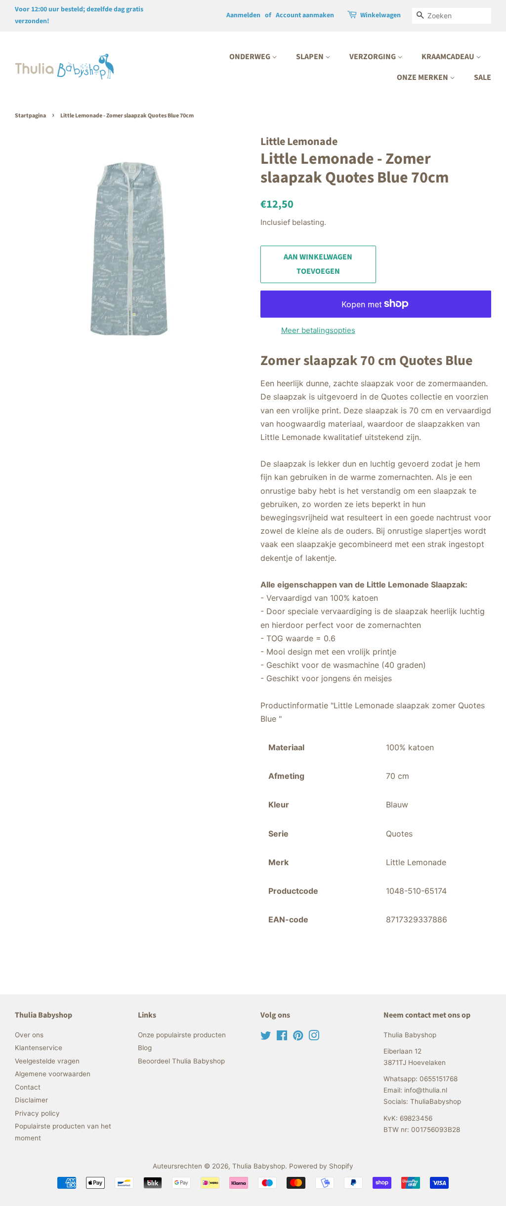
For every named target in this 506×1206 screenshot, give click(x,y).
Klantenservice (38, 1048)
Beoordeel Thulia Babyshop (181, 1061)
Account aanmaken (305, 15)
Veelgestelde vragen (47, 1061)
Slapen (310, 56)
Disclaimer (31, 1100)
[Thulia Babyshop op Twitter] (265, 1037)
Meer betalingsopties (318, 330)
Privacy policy (37, 1113)
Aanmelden (243, 15)
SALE (482, 77)
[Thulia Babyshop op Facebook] (282, 1037)
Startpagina (30, 115)
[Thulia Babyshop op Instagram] (313, 1037)
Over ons (29, 1035)
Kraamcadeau (449, 56)
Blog (145, 1048)
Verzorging (373, 56)
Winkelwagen (380, 15)
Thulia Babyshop (258, 1166)
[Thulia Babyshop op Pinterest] (298, 1037)
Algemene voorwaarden (52, 1074)
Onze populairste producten (182, 1035)
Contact (28, 1087)
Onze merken (423, 77)
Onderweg (250, 56)
